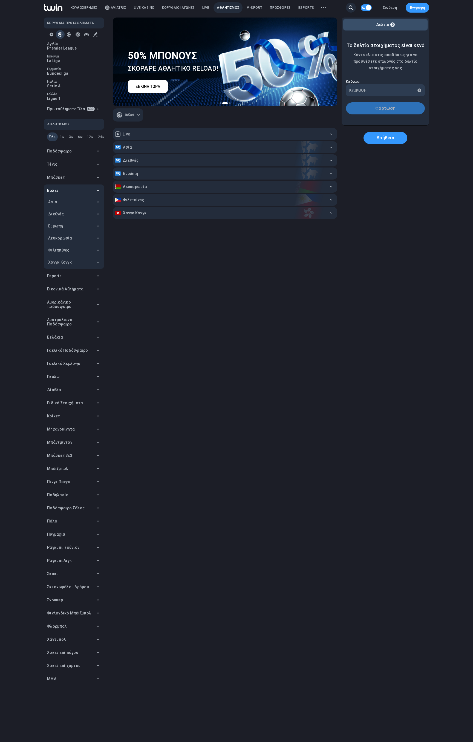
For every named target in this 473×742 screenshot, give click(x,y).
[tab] (51, 34)
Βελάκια (55, 337)
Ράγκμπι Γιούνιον (63, 547)
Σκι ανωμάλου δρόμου (68, 587)
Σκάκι (52, 573)
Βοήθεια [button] (385, 137)
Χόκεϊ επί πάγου (62, 652)
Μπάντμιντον (59, 442)
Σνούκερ (55, 600)
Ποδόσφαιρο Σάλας (66, 508)
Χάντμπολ (56, 639)
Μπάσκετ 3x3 (59, 455)
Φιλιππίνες (59, 250)
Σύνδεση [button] (390, 7)
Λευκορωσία (60, 238)
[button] (351, 8)
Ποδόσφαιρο (59, 151)
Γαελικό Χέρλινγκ (63, 363)
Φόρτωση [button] (385, 108)
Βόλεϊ (52, 190)
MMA (51, 679)
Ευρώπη (55, 226)
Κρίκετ (53, 416)
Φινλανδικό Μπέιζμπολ (69, 613)
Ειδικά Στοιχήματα (65, 403)
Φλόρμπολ (57, 626)
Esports (54, 276)
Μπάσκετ (56, 177)
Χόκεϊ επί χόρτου (63, 665)
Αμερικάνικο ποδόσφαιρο (59, 304)
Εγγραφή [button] (417, 7)
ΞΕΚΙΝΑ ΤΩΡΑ (147, 86)
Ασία (52, 202)
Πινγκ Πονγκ (58, 482)
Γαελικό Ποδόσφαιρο (67, 350)
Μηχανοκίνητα (61, 429)
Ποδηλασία (57, 495)
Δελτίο (385, 24)
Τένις (52, 164)
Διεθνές (56, 214)
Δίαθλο (54, 390)
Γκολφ (53, 376)
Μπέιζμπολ (57, 468)
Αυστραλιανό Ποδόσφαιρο (59, 321)
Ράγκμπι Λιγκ (59, 560)
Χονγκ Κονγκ (60, 262)
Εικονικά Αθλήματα (65, 289)
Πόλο (52, 521)
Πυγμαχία (56, 534)
